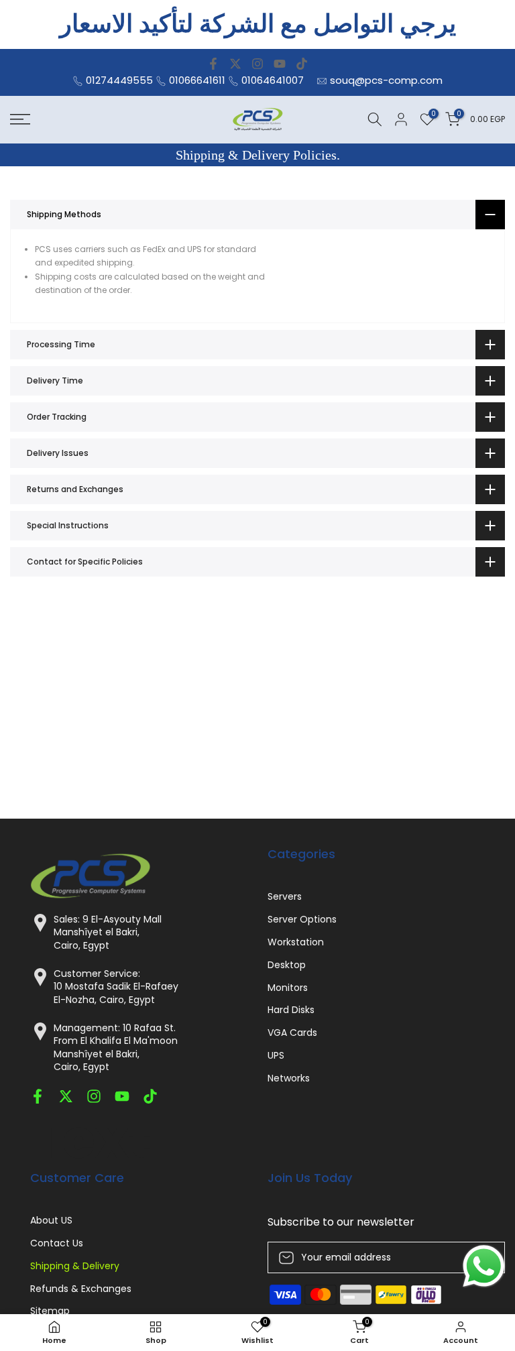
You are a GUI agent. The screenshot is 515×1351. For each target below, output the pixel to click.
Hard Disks (291, 1010)
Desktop (287, 965)
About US (51, 1220)
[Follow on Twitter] (235, 64)
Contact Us (56, 1243)
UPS (276, 1055)
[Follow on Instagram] (257, 64)
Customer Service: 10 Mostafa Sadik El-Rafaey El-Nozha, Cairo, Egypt (116, 986)
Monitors (288, 988)
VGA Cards (292, 1032)
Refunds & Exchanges (80, 1289)
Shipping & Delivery (74, 1266)
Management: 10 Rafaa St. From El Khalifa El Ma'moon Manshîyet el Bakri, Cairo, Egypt (116, 1048)
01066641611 (197, 80)
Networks (289, 1078)
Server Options (302, 919)
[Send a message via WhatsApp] (483, 1266)
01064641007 (272, 80)
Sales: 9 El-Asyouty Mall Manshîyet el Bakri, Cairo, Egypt (108, 932)
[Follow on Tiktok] (302, 64)
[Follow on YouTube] (280, 64)
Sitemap (50, 1311)
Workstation (296, 942)
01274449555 (119, 80)
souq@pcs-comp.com (386, 80)
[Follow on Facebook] (213, 64)
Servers (285, 896)
